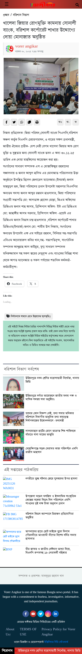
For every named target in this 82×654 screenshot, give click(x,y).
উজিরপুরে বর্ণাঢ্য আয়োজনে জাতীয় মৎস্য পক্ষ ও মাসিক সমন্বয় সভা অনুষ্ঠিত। (51, 397)
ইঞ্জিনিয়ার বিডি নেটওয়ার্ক (56, 642)
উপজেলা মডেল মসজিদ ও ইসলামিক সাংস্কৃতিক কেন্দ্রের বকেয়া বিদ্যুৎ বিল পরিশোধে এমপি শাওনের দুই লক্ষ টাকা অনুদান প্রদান (51, 499)
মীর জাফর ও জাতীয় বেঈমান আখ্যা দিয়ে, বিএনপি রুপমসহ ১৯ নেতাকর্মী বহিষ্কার (48, 551)
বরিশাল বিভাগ (21, 15)
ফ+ (60, 122)
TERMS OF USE (28, 631)
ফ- (68, 122)
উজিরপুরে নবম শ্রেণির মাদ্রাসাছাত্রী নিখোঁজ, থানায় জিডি (52, 380)
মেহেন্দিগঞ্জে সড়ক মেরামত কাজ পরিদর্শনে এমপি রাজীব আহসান (52, 450)
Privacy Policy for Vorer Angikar (58, 631)
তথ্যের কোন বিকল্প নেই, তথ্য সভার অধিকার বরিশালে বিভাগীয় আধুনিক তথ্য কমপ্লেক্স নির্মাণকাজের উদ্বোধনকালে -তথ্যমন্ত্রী (50, 417)
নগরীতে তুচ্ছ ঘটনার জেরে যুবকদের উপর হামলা (51, 479)
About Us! (10, 631)
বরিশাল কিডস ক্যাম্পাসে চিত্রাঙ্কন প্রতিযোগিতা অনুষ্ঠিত (50, 515)
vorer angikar (26, 46)
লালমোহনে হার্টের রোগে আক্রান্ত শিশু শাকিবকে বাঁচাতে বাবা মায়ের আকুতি (51, 433)
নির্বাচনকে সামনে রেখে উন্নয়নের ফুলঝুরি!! (31, 316)
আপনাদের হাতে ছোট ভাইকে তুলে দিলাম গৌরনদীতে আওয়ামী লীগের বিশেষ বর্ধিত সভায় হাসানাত (51, 535)
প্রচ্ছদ (6, 15)
